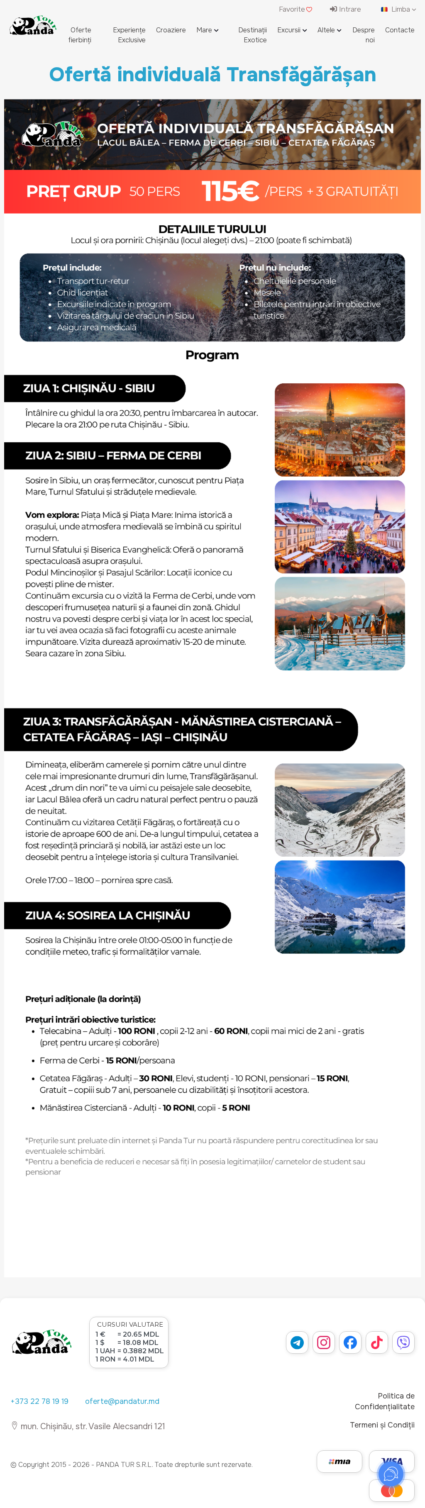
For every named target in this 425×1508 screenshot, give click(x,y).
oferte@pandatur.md (122, 1401)
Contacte (400, 30)
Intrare (349, 9)
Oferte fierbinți (79, 35)
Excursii (288, 30)
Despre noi (363, 35)
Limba (400, 9)
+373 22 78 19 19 (39, 1401)
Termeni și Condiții (382, 1425)
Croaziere (171, 30)
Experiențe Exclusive (129, 35)
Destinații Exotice (252, 35)
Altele (326, 30)
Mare (204, 30)
